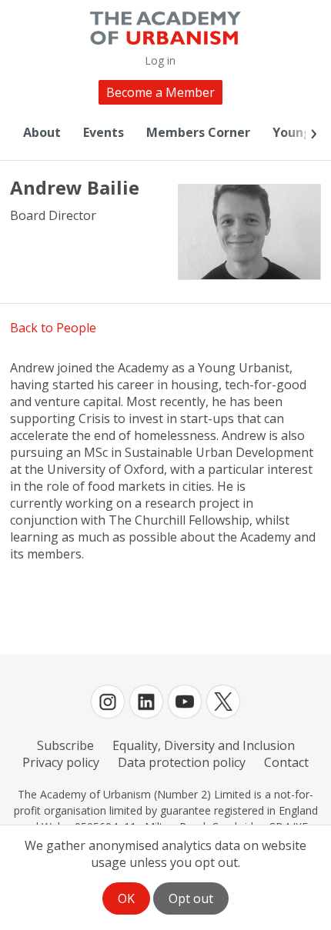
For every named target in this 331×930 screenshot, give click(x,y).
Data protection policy (182, 762)
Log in (160, 60)
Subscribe (65, 745)
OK (126, 898)
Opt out (191, 898)
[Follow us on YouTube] (185, 701)
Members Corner (198, 132)
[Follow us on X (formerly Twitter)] (223, 701)
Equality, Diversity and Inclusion (203, 745)
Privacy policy (60, 762)
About (42, 132)
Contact (286, 762)
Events (103, 132)
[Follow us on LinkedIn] (146, 701)
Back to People (53, 327)
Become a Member (160, 92)
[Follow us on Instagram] (108, 701)
